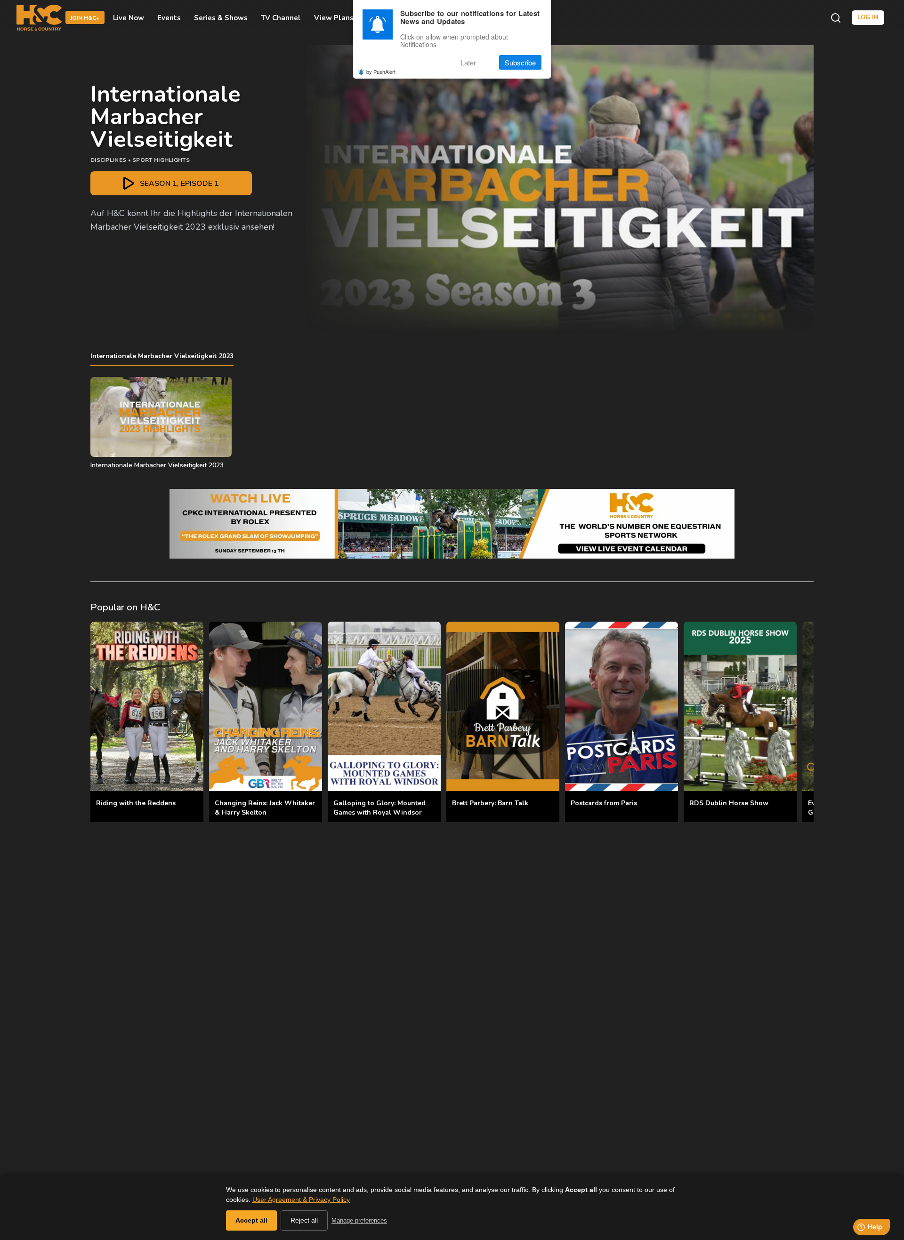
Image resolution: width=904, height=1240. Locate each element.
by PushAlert (381, 71)
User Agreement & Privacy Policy (301, 1199)
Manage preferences (359, 1220)
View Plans (334, 18)
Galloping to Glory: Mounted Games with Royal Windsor (379, 808)
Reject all (304, 1220)
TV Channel (281, 18)
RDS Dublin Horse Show (728, 803)
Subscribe (520, 62)
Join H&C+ (85, 18)
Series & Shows (221, 18)
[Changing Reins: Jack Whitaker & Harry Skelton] (265, 706)
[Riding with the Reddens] (146, 706)
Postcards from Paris (604, 803)
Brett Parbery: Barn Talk (490, 803)
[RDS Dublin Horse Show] (740, 706)
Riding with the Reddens (136, 803)
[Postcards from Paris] (621, 706)
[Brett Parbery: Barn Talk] (502, 706)
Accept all (251, 1220)
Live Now (128, 18)
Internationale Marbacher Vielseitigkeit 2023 (162, 356)
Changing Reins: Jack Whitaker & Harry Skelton (265, 808)
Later (468, 62)
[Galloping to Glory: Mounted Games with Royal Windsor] (384, 706)
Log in (868, 17)
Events (169, 18)
